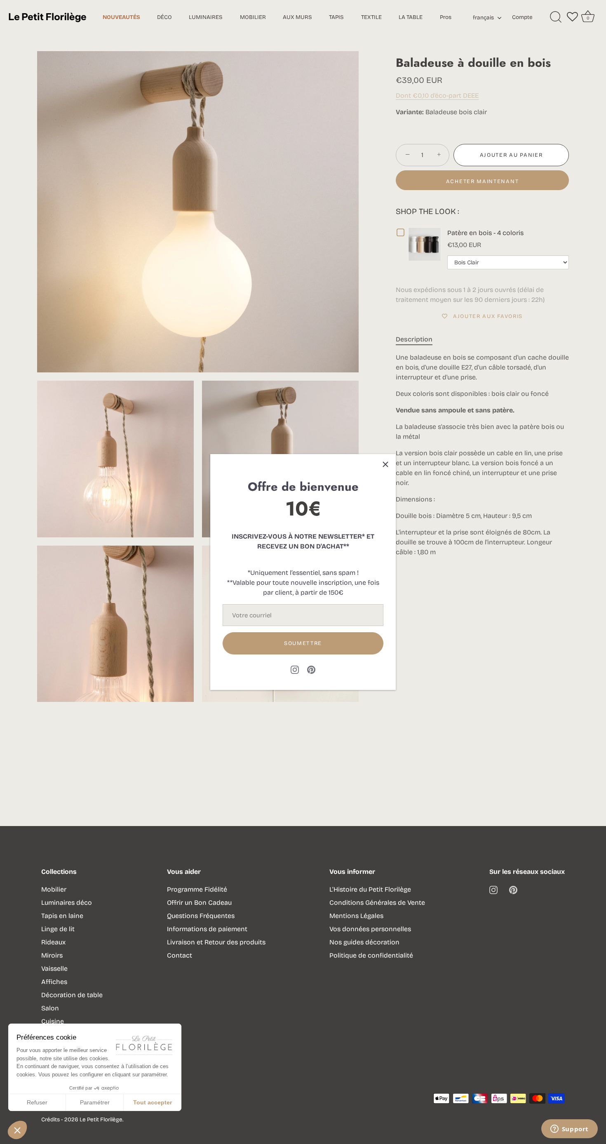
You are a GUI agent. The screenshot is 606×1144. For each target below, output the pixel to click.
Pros (445, 17)
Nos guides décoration (364, 942)
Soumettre (303, 643)
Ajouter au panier (511, 155)
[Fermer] (385, 464)
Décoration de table (72, 995)
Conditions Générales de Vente (377, 902)
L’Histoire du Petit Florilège (370, 889)
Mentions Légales (356, 916)
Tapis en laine (62, 916)
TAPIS (336, 17)
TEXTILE (371, 17)
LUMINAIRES (206, 17)
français (483, 17)
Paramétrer (95, 1102)
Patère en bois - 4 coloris (485, 233)
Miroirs (52, 955)
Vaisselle (54, 968)
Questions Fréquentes (201, 916)
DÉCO (164, 17)
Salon (50, 1008)
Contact (179, 955)
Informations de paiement (207, 929)
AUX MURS (297, 17)
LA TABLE (411, 17)
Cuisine (52, 1021)
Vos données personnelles (370, 929)
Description (414, 339)
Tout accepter (152, 1102)
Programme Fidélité (197, 889)
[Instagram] (295, 669)
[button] (17, 1130)
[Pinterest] (311, 669)
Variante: (410, 112)
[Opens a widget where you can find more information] (569, 1129)
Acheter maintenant (482, 181)
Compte (522, 17)
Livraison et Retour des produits (216, 942)
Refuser (37, 1102)
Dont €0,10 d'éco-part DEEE (437, 95)
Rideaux (53, 942)
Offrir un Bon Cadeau (199, 902)
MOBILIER (253, 17)
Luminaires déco (66, 902)
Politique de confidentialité (371, 955)
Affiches (54, 982)
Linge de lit (58, 929)
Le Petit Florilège (101, 1119)
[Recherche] (556, 17)
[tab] (418, 339)
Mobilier (53, 889)
